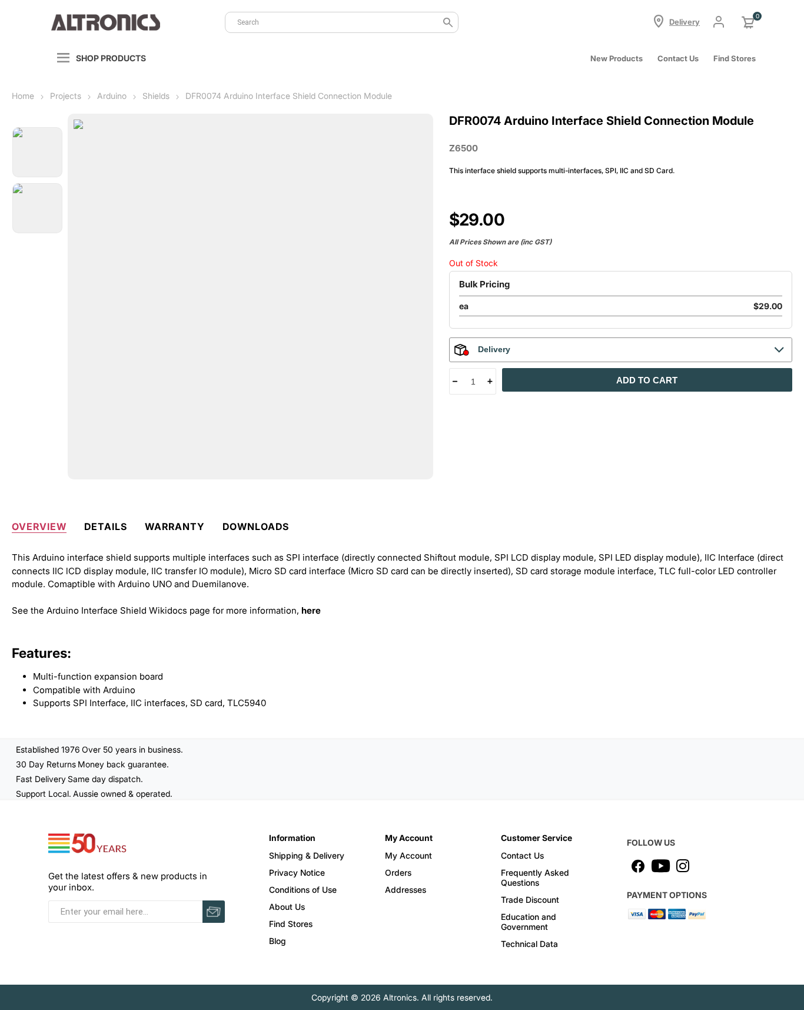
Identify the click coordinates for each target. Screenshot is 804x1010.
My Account (408, 855)
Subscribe (213, 911)
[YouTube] (660, 865)
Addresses (405, 890)
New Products (616, 58)
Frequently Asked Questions (535, 877)
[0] (748, 22)
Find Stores (291, 924)
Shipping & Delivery (306, 855)
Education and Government (528, 922)
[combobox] (342, 22)
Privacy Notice (297, 872)
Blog (277, 941)
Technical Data (529, 944)
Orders (398, 872)
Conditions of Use (303, 890)
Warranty (175, 526)
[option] (37, 152)
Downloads (255, 526)
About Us (287, 907)
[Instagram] (682, 865)
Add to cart (646, 380)
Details (105, 526)
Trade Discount (530, 900)
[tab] (39, 524)
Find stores (734, 58)
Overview (39, 526)
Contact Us (678, 58)
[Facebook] (638, 865)
